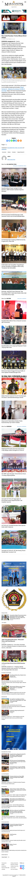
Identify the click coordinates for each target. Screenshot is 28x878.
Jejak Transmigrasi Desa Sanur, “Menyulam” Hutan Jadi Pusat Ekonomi (13, 640)
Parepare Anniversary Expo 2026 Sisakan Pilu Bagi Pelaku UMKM (17, 777)
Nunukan (14, 152)
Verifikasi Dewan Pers (14, 866)
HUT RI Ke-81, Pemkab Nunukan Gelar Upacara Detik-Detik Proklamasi (13, 526)
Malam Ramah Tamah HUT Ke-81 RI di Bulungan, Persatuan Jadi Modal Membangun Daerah (14, 396)
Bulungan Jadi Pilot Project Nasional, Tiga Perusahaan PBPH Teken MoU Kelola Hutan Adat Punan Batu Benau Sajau (14, 293)
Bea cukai (4, 152)
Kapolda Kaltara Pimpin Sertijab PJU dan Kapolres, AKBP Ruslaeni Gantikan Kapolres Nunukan (13, 189)
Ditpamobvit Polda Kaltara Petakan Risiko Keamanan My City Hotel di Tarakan (12, 421)
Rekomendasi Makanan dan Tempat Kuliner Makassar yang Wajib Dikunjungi (17, 687)
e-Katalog (3, 869)
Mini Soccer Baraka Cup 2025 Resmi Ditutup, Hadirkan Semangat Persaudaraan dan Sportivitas (17, 811)
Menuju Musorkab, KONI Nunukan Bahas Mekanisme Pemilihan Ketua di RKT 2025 (18, 800)
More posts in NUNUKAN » (21, 426)
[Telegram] (16, 141)
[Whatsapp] (12, 141)
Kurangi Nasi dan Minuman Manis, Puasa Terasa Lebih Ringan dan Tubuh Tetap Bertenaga (18, 700)
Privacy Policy (13, 867)
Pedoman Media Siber (5, 867)
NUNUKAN (4, 149)
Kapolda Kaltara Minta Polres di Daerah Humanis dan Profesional (14, 321)
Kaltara (9, 152)
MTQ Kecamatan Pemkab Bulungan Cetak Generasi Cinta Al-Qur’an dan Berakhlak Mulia (13, 215)
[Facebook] (7, 141)
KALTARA (20, 147)
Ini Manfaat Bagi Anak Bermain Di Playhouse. (17, 711)
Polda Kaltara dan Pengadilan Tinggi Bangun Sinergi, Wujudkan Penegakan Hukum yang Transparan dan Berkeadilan (13, 266)
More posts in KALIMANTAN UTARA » (19, 165)
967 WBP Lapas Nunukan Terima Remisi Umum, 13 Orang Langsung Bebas (14, 474)
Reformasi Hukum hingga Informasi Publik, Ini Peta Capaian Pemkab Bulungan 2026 (13, 371)
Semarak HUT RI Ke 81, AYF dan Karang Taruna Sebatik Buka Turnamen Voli (13, 551)
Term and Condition (14, 869)
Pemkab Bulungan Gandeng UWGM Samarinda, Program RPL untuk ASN (13, 240)
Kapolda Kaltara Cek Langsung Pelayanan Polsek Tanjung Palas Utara (14, 346)
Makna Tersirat (13, 844)
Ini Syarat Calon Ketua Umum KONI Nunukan (13, 663)
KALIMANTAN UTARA (12, 147)
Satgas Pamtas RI (21, 152)
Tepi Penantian (13, 834)
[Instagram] (21, 868)
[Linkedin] (14, 141)
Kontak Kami (4, 866)
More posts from (11, 159)
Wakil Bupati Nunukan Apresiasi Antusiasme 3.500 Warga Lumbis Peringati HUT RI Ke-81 (13, 449)
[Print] (18, 141)
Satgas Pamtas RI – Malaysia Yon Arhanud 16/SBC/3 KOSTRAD (13, 89)
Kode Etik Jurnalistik (14, 864)
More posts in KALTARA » (22, 298)
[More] (21, 141)
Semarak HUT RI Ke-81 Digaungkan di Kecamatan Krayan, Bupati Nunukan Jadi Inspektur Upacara (12, 500)
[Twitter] (9, 141)
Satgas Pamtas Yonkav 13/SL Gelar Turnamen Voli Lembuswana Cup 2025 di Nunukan (18, 790)
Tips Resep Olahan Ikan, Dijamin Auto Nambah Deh (18, 675)
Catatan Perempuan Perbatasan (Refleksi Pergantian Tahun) (17, 825)
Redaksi (3, 864)
